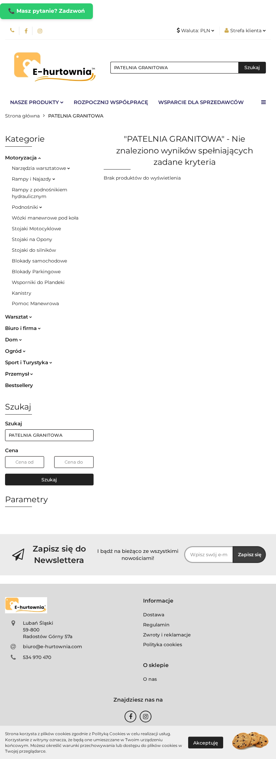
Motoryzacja (21, 157)
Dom (12, 339)
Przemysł (17, 374)
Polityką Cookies (109, 733)
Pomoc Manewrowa (35, 303)
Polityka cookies (162, 645)
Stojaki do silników (34, 250)
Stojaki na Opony (32, 239)
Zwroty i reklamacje (167, 635)
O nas (150, 679)
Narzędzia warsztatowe (39, 168)
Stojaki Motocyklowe (36, 229)
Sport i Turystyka (27, 362)
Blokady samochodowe (39, 261)
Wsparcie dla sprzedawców (201, 102)
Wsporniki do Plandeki (38, 282)
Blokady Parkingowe (36, 272)
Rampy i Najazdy (32, 179)
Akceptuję (205, 743)
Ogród (14, 351)
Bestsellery (19, 385)
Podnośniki (25, 207)
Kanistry (21, 293)
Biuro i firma (21, 328)
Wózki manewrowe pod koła (45, 218)
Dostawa (153, 615)
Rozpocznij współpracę (111, 102)
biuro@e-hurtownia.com (52, 647)
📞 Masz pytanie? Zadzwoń (46, 11)
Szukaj (49, 480)
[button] (158, 601)
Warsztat (17, 317)
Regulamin (156, 625)
